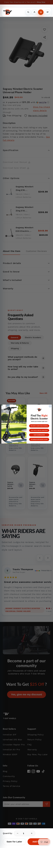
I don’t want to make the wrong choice (39, 430)
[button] (41, 12)
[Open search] (28, 12)
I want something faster (39, 434)
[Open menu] (47, 12)
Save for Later (14, 841)
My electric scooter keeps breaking (39, 425)
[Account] (34, 12)
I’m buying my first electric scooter (39, 439)
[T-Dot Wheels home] (7, 12)
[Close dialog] (50, 406)
